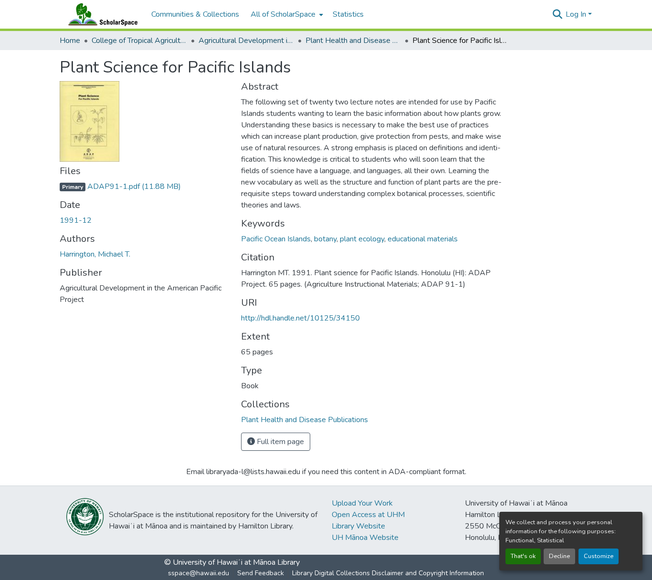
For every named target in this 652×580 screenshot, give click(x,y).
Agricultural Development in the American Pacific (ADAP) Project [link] (246, 40)
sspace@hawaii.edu (198, 573)
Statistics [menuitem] (348, 14)
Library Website (358, 526)
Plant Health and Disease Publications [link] (353, 40)
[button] (101, 14)
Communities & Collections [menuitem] (195, 14)
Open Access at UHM (368, 514)
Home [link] (70, 40)
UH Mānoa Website (365, 537)
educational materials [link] (423, 239)
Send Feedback (260, 573)
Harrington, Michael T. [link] (95, 254)
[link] (145, 186)
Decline (559, 556)
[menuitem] (286, 14)
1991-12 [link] (76, 220)
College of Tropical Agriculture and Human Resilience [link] (139, 40)
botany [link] (325, 239)
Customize (598, 556)
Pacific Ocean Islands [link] (276, 239)
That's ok (523, 556)
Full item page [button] (279, 441)
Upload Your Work (362, 503)
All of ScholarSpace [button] (283, 14)
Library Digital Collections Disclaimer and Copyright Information (388, 573)
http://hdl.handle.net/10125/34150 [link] (300, 318)
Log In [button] (577, 14)
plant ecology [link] (362, 239)
